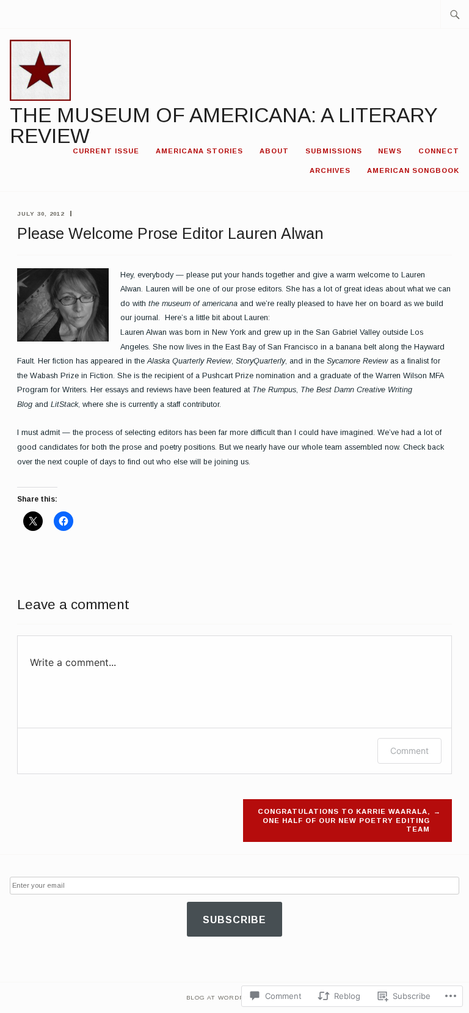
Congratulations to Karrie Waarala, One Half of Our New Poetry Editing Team (344, 820)
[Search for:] (455, 14)
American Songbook (413, 170)
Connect (438, 151)
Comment (409, 750)
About (274, 151)
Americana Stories (199, 151)
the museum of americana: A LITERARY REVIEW (223, 125)
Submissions (333, 151)
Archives (330, 170)
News (390, 151)
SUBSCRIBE (234, 920)
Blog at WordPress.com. (234, 997)
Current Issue (106, 151)
